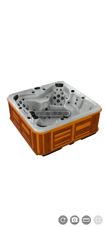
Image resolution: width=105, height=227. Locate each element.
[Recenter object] (63, 220)
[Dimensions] (86, 220)
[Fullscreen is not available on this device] (98, 220)
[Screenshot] (74, 220)
